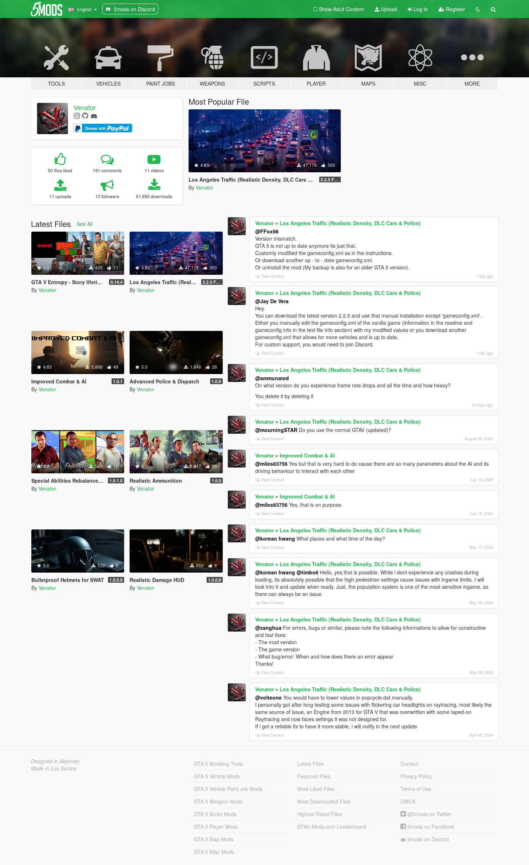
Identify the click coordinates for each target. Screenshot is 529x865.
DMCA (408, 801)
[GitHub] (85, 115)
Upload (388, 9)
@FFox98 (267, 231)
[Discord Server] (94, 115)
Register (454, 9)
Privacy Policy (416, 776)
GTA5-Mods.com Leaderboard (331, 826)
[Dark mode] (477, 9)
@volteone (268, 697)
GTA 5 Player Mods (216, 826)
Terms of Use (416, 788)
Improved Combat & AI (307, 455)
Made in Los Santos (53, 768)
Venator (84, 107)
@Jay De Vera (272, 301)
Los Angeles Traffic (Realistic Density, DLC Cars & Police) (350, 223)
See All (84, 223)
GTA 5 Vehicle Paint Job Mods (228, 788)
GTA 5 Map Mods (214, 839)
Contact (409, 763)
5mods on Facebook (430, 826)
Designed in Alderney (55, 761)
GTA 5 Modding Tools (218, 763)
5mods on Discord (427, 839)
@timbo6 (307, 572)
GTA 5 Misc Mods (214, 851)
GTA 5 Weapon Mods (218, 801)
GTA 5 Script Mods (215, 814)
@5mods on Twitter (429, 814)
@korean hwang (275, 538)
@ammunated (272, 378)
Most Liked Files (315, 788)
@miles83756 (271, 463)
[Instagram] (76, 115)
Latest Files (310, 763)
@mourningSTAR (276, 429)
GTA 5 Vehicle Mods (217, 776)
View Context (272, 276)
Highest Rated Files (319, 814)
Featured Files (313, 776)
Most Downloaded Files (324, 801)
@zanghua (268, 627)
